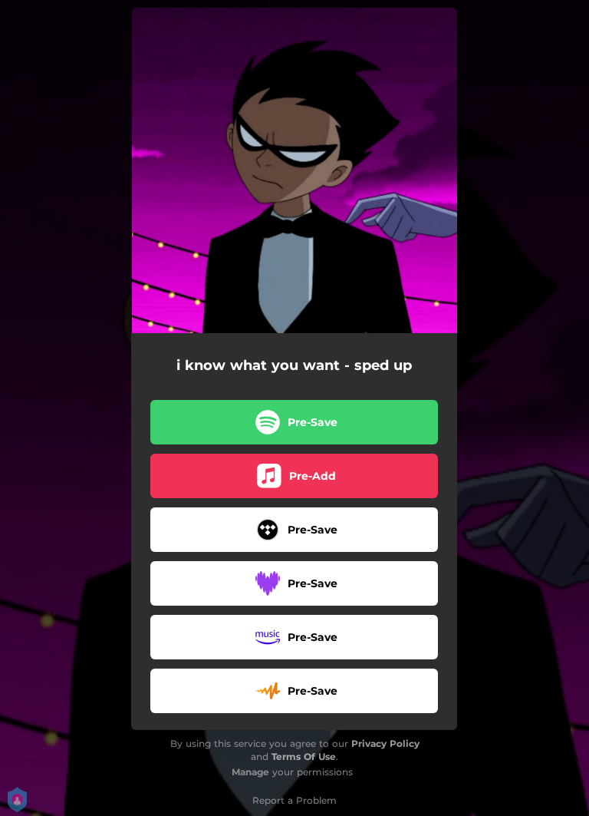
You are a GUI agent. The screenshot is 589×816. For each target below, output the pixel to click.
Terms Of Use (303, 756)
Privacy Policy (385, 743)
